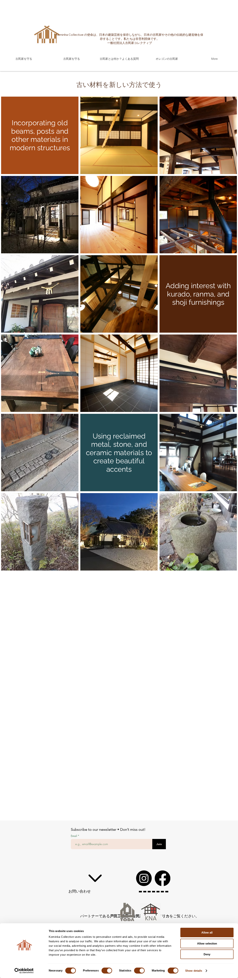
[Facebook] (162, 878)
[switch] (107, 971)
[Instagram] (144, 878)
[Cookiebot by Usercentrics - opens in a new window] (24, 971)
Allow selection (207, 943)
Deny (207, 954)
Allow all (207, 932)
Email (74, 836)
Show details (193, 970)
